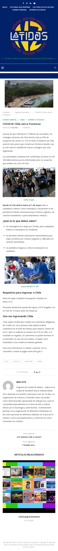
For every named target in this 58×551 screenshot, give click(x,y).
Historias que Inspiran (20, 7)
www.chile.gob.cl (35, 351)
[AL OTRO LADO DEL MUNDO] (29, 94)
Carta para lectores (29, 516)
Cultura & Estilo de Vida (43, 7)
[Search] (55, 68)
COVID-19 (16, 361)
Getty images (29, 200)
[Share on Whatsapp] (39, 372)
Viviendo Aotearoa (37, 10)
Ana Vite (14, 127)
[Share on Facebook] (34, 372)
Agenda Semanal (19, 10)
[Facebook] (23, 3)
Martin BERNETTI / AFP (30, 286)
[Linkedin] (30, 3)
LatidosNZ (28, 361)
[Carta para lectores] (29, 486)
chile (6, 361)
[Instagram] (27, 3)
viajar (39, 361)
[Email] (34, 3)
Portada (6, 112)
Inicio (4, 7)
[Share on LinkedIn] (37, 372)
